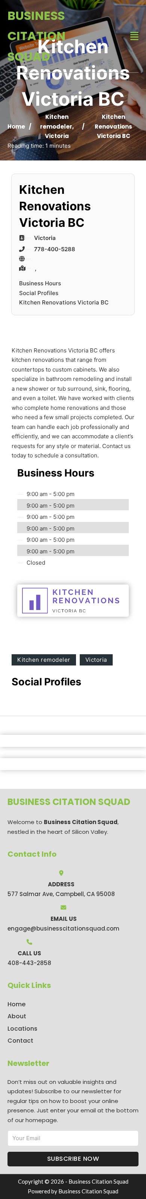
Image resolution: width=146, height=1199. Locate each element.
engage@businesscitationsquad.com (63, 928)
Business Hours (40, 283)
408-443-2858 (29, 963)
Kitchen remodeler (43, 659)
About (16, 1016)
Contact (20, 1040)
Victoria (57, 136)
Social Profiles (38, 293)
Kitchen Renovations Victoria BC (64, 302)
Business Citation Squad (36, 36)
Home (16, 126)
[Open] (134, 36)
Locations (22, 1028)
